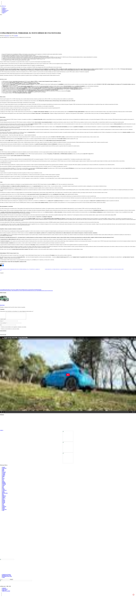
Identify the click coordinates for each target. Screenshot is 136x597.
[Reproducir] (1, 412)
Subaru (3, 507)
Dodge (3, 475)
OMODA (3, 497)
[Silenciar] (132, 412)
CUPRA (3, 474)
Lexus (3, 491)
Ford (3, 480)
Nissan (3, 496)
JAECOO (4, 484)
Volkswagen (4, 509)
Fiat (3, 479)
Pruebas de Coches (5, 10)
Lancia (3, 489)
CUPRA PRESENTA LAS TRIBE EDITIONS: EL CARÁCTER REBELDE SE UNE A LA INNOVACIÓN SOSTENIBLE (63, 269)
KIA (3, 487)
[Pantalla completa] (134, 412)
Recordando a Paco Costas (7, 576)
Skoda (3, 505)
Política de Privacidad (6, 590)
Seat (3, 504)
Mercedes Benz (5, 493)
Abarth (3, 467)
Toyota (3, 508)
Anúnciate (4, 588)
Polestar (3, 500)
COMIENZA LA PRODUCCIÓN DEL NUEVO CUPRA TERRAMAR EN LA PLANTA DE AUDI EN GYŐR (106, 269)
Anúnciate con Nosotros (6, 574)
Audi (3, 469)
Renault (3, 502)
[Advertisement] (32, 23)
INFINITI (4, 483)
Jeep (3, 486)
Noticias (3, 7)
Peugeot (3, 499)
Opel (3, 498)
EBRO (3, 478)
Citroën (3, 473)
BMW (3, 470)
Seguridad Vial (4, 11)
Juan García (7, 35)
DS (2, 477)
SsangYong (4, 506)
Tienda (3, 12)
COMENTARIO (3, 319)
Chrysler (3, 472)
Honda (3, 481)
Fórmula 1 (4, 9)
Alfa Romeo (4, 468)
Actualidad (16, 35)
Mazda (3, 492)
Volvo (3, 510)
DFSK (3, 476)
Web (1, 324)
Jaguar (3, 485)
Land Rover (4, 490)
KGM (3, 488)
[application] (68, 374)
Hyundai (3, 482)
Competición (4, 8)
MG (3, 494)
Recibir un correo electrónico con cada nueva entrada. (10, 328)
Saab (3, 503)
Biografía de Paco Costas (6, 575)
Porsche (3, 501)
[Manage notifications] (133, 595)
